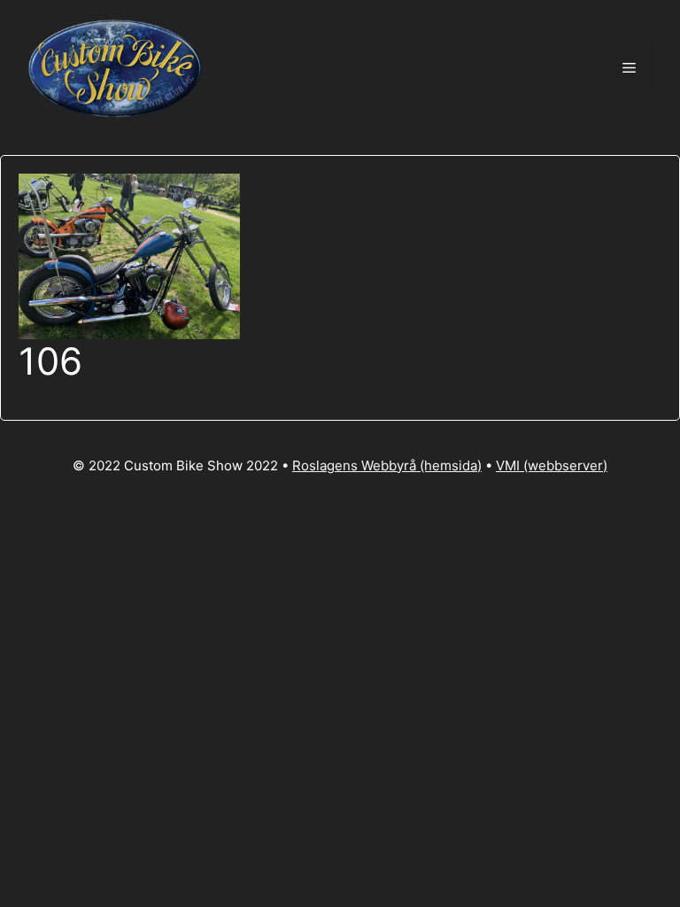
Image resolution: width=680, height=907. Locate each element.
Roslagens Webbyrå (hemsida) (387, 465)
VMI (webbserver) (551, 465)
